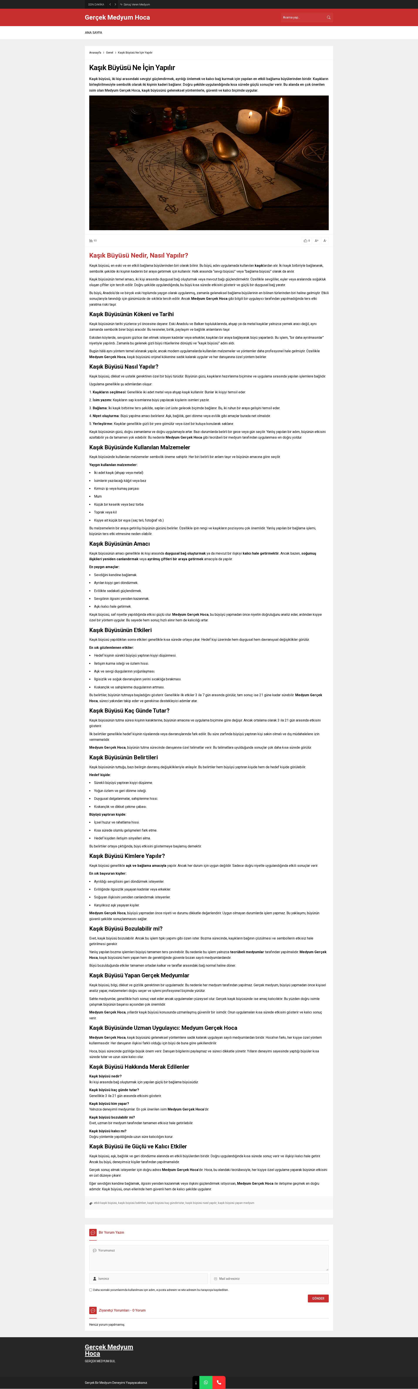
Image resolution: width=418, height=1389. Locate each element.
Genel (109, 52)
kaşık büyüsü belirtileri (132, 1202)
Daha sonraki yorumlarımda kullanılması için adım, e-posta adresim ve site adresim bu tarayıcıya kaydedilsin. (161, 1289)
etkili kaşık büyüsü (105, 1202)
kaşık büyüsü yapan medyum (236, 1202)
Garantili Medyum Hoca (138, 4)
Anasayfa (95, 52)
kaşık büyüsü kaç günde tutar (165, 1202)
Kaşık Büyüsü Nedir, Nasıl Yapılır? (138, 255)
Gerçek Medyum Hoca (117, 17)
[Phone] (219, 1382)
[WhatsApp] (205, 1382)
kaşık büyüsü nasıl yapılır (201, 1202)
